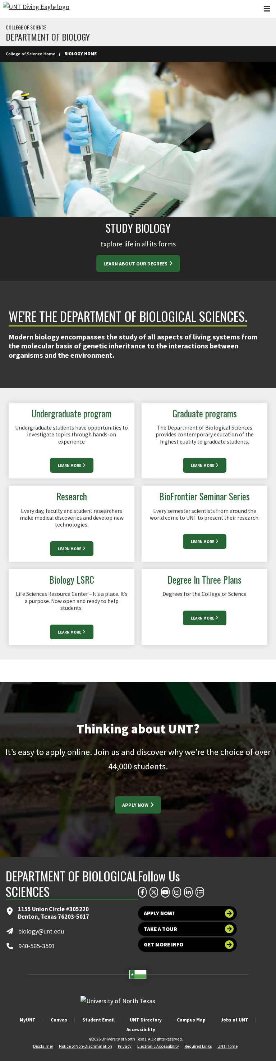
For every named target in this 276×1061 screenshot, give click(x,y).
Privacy (125, 1046)
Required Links (198, 1046)
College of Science (26, 27)
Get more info (163, 944)
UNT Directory (146, 1020)
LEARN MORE (70, 465)
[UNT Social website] (200, 892)
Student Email (98, 1020)
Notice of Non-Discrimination (85, 1046)
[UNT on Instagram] (176, 892)
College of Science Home (30, 53)
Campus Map (191, 1020)
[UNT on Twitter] (154, 892)
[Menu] (267, 8)
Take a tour (160, 929)
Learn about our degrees (136, 264)
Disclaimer (43, 1046)
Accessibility (140, 1030)
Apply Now (136, 805)
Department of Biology (48, 36)
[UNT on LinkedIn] (188, 892)
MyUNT (28, 1020)
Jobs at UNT (234, 1020)
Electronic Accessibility (158, 1046)
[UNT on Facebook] (142, 892)
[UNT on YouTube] (165, 892)
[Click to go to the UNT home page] (36, 9)
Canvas (59, 1020)
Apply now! (159, 913)
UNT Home (227, 1046)
